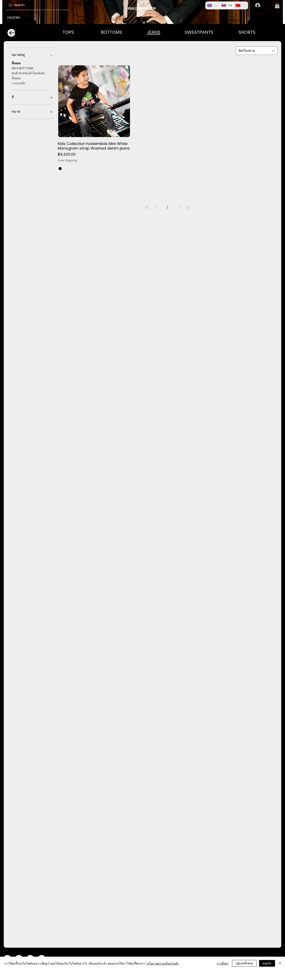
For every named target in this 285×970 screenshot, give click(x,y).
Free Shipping (67, 160)
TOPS (68, 32)
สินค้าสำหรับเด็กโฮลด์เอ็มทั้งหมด (28, 75)
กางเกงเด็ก (18, 83)
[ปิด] (279, 963)
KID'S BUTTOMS (22, 68)
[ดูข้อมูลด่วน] (94, 101)
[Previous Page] (155, 207)
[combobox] (256, 51)
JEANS (153, 32)
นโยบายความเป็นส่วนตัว (163, 963)
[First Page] (146, 207)
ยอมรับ (267, 963)
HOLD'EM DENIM (142, 8)
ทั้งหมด (16, 63)
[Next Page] (179, 207)
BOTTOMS (111, 32)
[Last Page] (188, 207)
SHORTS (246, 32)
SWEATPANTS (199, 32)
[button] (277, 5)
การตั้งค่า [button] (223, 963)
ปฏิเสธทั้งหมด (244, 963)
